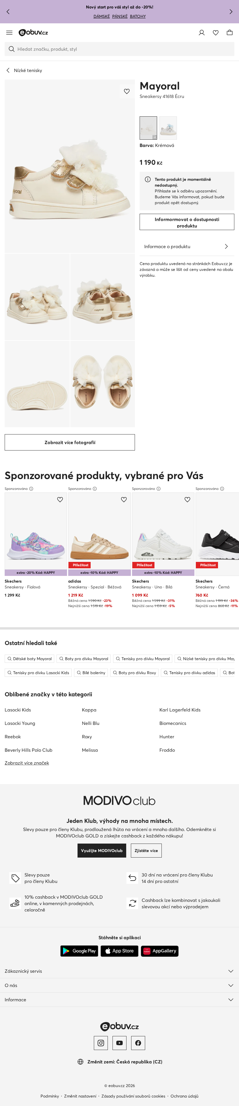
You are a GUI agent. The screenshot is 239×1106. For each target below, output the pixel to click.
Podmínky (50, 1096)
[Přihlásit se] (202, 33)
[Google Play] (79, 951)
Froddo (167, 750)
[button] (70, 166)
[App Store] (119, 951)
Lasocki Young (20, 723)
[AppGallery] (160, 951)
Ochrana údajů (184, 1096)
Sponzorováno (16, 488)
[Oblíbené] (216, 33)
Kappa (89, 710)
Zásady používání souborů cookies (133, 1096)
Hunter (166, 736)
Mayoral (160, 85)
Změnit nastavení (80, 1096)
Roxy (87, 736)
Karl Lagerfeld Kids (180, 710)
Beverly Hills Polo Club (28, 750)
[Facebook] (138, 1043)
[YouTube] (119, 1043)
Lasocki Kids (18, 710)
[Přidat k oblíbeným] (127, 91)
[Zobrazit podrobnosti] (226, 246)
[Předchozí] (8, 12)
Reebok (13, 736)
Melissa (90, 750)
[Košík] (230, 33)
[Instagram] (101, 1043)
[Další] (231, 12)
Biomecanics (172, 723)
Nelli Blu (90, 723)
